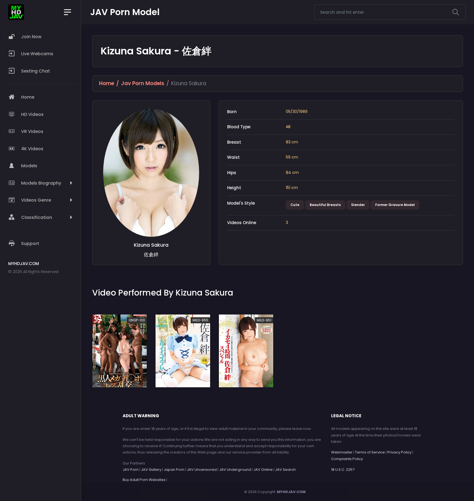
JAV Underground (235, 469)
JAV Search (285, 469)
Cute (294, 204)
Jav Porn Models (142, 83)
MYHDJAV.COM (291, 491)
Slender (358, 204)
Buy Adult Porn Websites (144, 479)
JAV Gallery (151, 469)
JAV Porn (131, 469)
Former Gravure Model (395, 204)
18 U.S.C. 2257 (342, 469)
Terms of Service (370, 452)
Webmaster (341, 452)
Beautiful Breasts (325, 204)
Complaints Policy (347, 458)
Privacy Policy (399, 452)
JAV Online (263, 469)
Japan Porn (174, 469)
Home (106, 83)
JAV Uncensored (202, 469)
